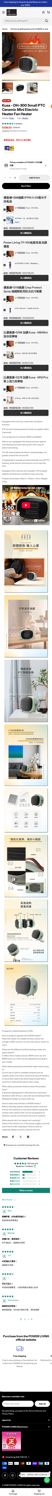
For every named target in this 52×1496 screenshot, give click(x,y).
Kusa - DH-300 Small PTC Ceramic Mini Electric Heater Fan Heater (33, 208)
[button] (8, 123)
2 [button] (24, 1319)
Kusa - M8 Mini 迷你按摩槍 (27, 353)
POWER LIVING (16, 1485)
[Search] (46, 20)
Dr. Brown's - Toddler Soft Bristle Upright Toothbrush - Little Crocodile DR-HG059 (28, 308)
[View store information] (46, 165)
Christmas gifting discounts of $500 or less (29, 29)
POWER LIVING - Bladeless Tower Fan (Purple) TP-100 (28, 263)
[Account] (43, 12)
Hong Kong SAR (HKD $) (16, 1457)
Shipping (5, 131)
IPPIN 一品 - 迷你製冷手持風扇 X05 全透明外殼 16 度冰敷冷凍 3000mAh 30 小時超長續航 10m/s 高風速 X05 (28, 218)
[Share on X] (21, 1137)
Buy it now (26, 186)
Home (4, 29)
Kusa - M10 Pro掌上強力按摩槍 (28, 398)
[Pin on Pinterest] (28, 1137)
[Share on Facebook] (13, 1137)
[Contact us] (47, 1480)
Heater (25, 118)
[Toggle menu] (3, 12)
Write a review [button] (26, 1190)
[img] (8, 1207)
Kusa (11, 118)
